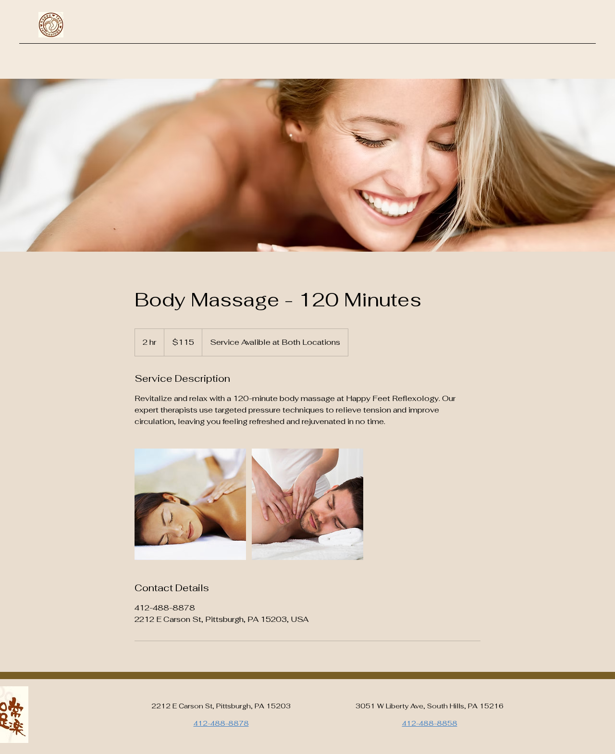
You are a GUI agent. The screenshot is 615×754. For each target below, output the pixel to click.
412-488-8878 (221, 723)
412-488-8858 (429, 723)
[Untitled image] (190, 504)
